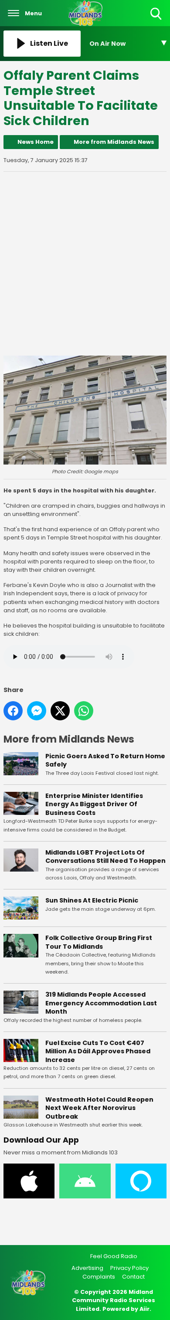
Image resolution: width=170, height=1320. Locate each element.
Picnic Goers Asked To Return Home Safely (105, 760)
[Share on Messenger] (36, 710)
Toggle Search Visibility (156, 20)
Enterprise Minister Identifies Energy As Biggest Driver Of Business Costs (94, 804)
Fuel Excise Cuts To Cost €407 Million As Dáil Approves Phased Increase (97, 1051)
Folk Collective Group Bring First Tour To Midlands (98, 942)
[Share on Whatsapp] (83, 710)
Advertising (87, 1268)
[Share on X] (60, 710)
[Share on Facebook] (13, 710)
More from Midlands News (114, 142)
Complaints (98, 1276)
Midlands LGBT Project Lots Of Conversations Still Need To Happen (105, 856)
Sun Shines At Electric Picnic (91, 900)
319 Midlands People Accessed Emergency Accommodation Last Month (101, 1003)
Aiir (144, 1309)
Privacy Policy (129, 1268)
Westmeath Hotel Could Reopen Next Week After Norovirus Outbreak (99, 1108)
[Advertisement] (85, 264)
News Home (35, 142)
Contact (133, 1276)
